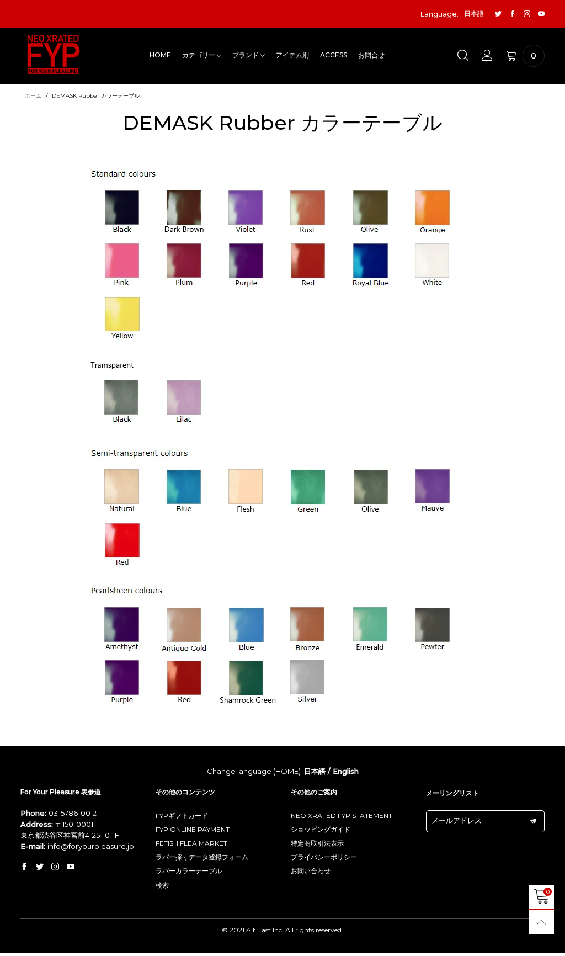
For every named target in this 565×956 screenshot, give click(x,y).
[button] (533, 821)
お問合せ (371, 55)
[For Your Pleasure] (53, 54)
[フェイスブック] (512, 14)
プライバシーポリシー (324, 857)
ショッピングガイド (320, 829)
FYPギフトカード (182, 815)
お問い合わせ (311, 871)
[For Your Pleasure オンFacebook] (24, 867)
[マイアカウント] (487, 56)
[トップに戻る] (541, 922)
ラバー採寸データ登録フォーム (202, 857)
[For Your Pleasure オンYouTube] (70, 867)
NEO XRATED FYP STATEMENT (341, 815)
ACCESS (333, 55)
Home (160, 55)
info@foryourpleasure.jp (90, 846)
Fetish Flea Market (191, 843)
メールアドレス (456, 820)
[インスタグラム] (527, 14)
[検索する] (463, 56)
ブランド (246, 55)
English (346, 771)
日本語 (315, 771)
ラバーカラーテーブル (189, 871)
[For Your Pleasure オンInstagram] (55, 867)
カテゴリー (199, 55)
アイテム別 (292, 55)
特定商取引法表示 (317, 843)
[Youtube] (541, 14)
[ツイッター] (498, 14)
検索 (162, 885)
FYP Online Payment (193, 829)
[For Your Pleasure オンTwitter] (39, 867)
